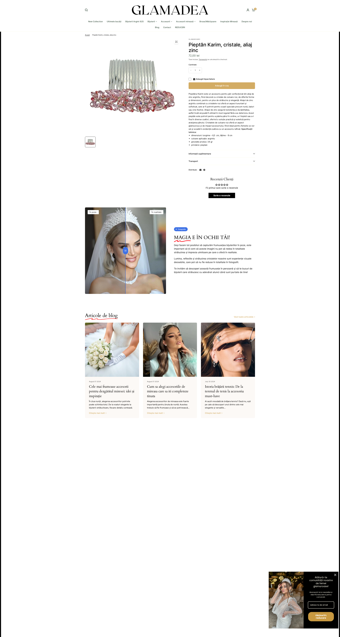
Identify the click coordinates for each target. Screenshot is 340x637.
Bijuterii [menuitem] (151, 21)
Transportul (203, 59)
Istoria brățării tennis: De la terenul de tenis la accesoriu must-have (224, 391)
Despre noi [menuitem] (247, 21)
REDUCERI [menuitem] (180, 27)
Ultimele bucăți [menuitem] (114, 21)
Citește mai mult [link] (97, 413)
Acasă (87, 35)
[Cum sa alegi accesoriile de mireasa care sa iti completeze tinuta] (170, 350)
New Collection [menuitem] (95, 21)
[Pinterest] (204, 169)
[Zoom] (176, 42)
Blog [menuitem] (157, 27)
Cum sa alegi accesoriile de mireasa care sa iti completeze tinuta (167, 391)
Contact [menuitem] (167, 27)
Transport (193, 161)
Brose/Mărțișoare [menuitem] (207, 21)
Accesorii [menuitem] (165, 21)
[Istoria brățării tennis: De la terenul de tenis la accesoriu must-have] (228, 350)
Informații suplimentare (200, 153)
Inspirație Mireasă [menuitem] (229, 21)
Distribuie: (193, 170)
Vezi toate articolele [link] (243, 317)
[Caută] (87, 10)
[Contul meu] (247, 10)
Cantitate (193, 65)
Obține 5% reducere (321, 616)
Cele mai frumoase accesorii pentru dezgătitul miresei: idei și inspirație (111, 391)
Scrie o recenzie (221, 195)
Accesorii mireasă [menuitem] (185, 21)
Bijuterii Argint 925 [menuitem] (134, 21)
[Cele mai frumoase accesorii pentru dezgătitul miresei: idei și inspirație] (112, 350)
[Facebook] (200, 169)
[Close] (335, 575)
